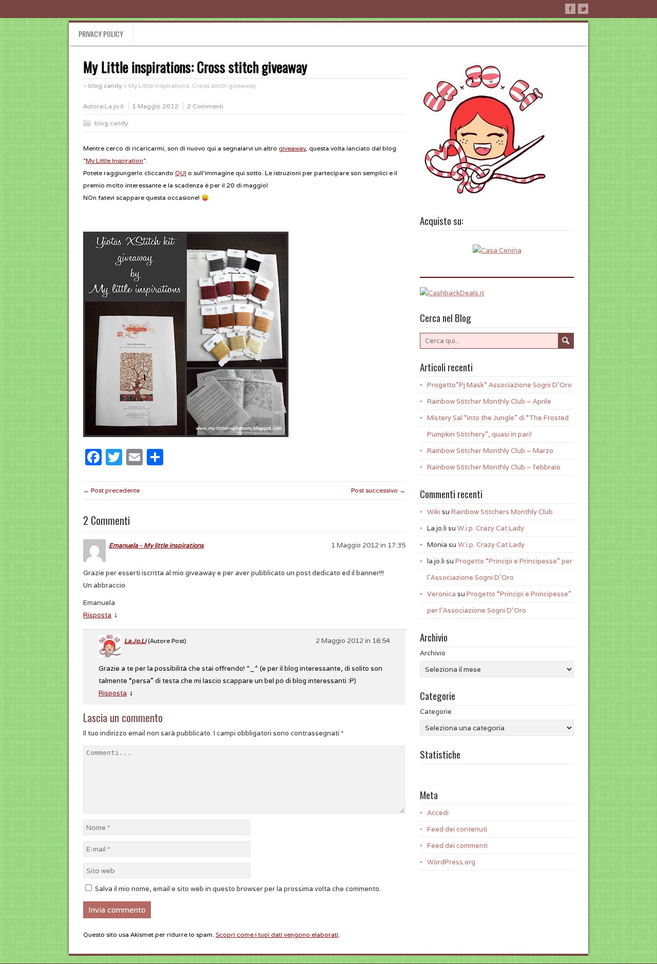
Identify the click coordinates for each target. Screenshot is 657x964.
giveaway (292, 148)
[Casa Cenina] (497, 250)
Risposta (97, 615)
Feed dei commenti (457, 845)
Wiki (433, 511)
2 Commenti (205, 106)
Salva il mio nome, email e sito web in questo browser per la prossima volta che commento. (238, 888)
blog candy (111, 123)
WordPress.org (451, 862)
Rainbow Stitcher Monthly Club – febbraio (494, 467)
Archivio (433, 653)
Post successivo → (378, 490)
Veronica (441, 594)
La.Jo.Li (135, 641)
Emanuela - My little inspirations (156, 545)
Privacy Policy (101, 33)
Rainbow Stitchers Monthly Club (502, 511)
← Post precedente (111, 490)
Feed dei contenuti (457, 829)
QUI (180, 173)
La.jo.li (114, 106)
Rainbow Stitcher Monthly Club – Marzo (490, 450)
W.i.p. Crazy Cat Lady (490, 528)
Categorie (436, 711)
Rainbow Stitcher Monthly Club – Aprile (489, 401)
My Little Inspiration (114, 160)
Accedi (438, 812)
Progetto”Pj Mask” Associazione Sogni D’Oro (499, 385)
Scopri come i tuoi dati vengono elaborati (277, 934)
